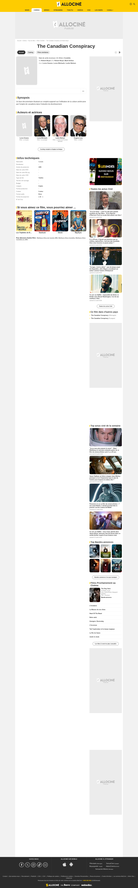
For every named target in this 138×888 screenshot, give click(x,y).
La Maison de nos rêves (97, 609)
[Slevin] (60, 220)
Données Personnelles (81, 876)
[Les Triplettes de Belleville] (24, 220)
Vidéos (80, 10)
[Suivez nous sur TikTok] (39, 864)
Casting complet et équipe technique (51, 149)
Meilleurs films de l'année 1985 (47, 238)
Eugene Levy (78, 138)
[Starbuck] (42, 220)
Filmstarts (93, 863)
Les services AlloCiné (119, 876)
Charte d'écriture (107, 876)
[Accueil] (69, 4)
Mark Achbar (69, 60)
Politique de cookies (53, 876)
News (27, 10)
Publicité (33, 876)
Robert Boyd (45, 60)
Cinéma (37, 10)
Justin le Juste (94, 637)
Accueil (19, 40)
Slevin (60, 233)
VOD (88, 10)
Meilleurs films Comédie (66, 238)
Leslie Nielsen (71, 63)
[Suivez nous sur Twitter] (28, 864)
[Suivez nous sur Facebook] (22, 864)
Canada (40, 161)
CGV (44, 876)
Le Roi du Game (94, 633)
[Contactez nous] (45, 864)
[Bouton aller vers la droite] (119, 52)
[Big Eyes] (78, 220)
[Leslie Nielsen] (60, 125)
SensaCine (110, 863)
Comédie (67, 58)
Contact (5, 876)
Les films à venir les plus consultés (105, 644)
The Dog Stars (106, 588)
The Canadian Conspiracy (103, 315)
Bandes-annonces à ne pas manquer (105, 577)
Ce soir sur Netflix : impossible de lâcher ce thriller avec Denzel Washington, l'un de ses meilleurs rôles (104, 296)
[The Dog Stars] (94, 595)
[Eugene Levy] (78, 125)
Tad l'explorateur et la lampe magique (102, 629)
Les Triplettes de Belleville (26, 233)
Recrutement (25, 876)
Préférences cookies (67, 876)
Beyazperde (93, 866)
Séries (46, 10)
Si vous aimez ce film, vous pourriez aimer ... (46, 207)
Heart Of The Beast (95, 613)
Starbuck (42, 233)
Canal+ (110, 10)
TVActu (70, 10)
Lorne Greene (48, 63)
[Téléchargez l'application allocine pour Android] (72, 864)
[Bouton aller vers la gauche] (115, 52)
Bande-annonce (106, 597)
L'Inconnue (93, 625)
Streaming (58, 10)
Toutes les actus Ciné (105, 306)
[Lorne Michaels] (42, 125)
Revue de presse (95, 876)
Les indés (99, 10)
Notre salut (93, 617)
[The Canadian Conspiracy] (26, 70)
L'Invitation (93, 605)
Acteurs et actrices (29, 112)
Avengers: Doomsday (96, 621)
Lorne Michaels (59, 63)
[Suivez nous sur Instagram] (34, 864)
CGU (39, 876)
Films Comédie (40, 40)
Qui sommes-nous (14, 876)
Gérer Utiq (131, 876)
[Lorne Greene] (24, 125)
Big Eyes (78, 233)
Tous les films (31, 40)
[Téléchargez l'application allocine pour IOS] (66, 864)
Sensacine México (101, 869)
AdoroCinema (111, 866)
